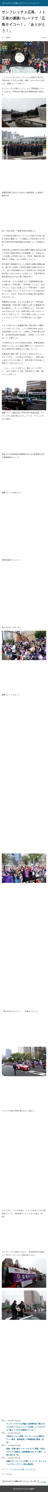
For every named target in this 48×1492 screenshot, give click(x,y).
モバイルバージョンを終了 (24, 1489)
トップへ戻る (42, 1482)
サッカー (9, 1474)
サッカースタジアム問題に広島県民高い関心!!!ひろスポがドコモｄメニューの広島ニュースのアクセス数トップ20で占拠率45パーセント (26, 1426)
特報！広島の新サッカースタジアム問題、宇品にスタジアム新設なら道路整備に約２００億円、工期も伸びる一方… (26, 1451)
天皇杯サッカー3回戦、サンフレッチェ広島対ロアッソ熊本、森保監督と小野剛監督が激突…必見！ (25, 1439)
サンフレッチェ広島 (17, 1469)
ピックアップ (30, 1469)
